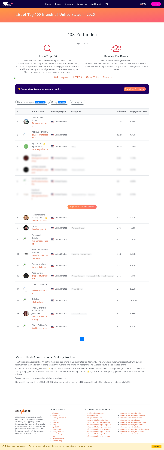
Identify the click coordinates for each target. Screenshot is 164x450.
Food (73, 147)
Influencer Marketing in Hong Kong (132, 415)
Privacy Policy (57, 441)
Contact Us (56, 415)
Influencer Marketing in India (130, 413)
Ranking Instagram (59, 418)
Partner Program (58, 434)
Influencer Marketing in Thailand (98, 431)
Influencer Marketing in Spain (130, 434)
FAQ (107, 4)
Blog (54, 425)
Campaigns (82, 4)
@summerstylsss (39, 220)
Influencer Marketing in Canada (131, 427)
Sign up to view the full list (82, 206)
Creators (69, 4)
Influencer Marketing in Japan (130, 420)
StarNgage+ (96, 4)
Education (91, 195)
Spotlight (55, 427)
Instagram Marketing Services (97, 420)
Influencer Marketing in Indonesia (99, 427)
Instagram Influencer (94, 418)
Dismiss (157, 446)
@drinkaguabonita (40, 149)
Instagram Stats (58, 431)
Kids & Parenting (107, 276)
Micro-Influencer (93, 415)
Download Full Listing (134, 89)
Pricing (54, 420)
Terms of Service (58, 438)
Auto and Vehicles (78, 158)
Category (77, 102)
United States (61, 121)
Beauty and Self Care (79, 195)
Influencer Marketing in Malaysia (98, 429)
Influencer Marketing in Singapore (99, 425)
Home (48, 4)
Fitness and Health (78, 170)
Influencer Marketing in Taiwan (131, 418)
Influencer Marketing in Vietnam (98, 436)
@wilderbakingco (39, 328)
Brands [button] (58, 4)
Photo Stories (57, 429)
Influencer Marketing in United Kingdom (134, 429)
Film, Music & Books (93, 276)
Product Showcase (78, 276)
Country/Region (32, 102)
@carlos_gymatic (39, 229)
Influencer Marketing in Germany (132, 431)
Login (155, 4)
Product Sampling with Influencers (99, 422)
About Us (55, 413)
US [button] (144, 4)
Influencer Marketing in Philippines (99, 434)
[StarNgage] (7, 4)
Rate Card (55, 422)
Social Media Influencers (95, 413)
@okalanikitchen (39, 267)
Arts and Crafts (86, 254)
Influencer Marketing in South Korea (133, 422)
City (59, 102)
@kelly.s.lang (37, 302)
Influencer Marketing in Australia (131, 425)
